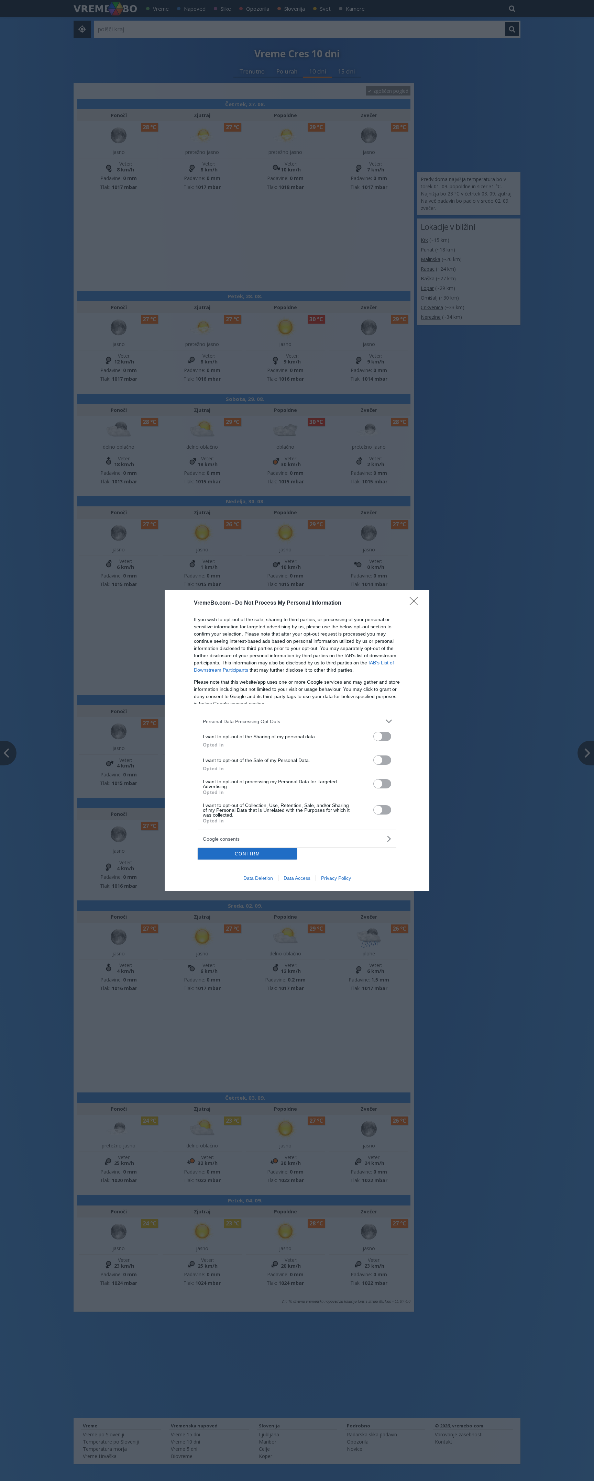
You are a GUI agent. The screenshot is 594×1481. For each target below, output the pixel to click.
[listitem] (297, 721)
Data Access (297, 878)
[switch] (382, 736)
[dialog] (297, 740)
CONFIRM (247, 853)
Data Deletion (258, 878)
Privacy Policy (336, 878)
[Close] (415, 603)
